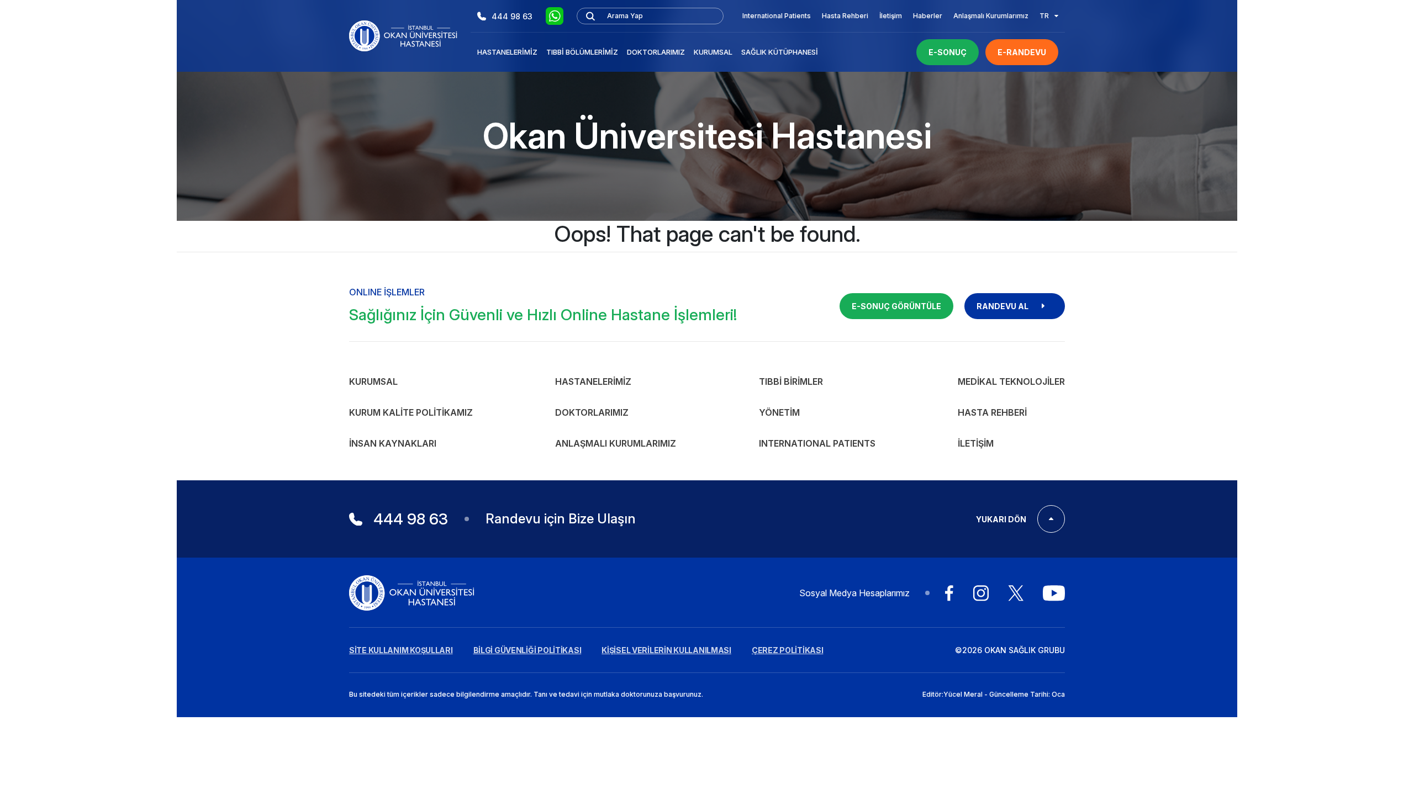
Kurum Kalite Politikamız (411, 412)
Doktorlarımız (656, 51)
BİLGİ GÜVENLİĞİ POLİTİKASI (527, 650)
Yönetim (779, 412)
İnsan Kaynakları (392, 443)
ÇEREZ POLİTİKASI (788, 650)
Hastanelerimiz (507, 51)
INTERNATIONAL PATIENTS (817, 443)
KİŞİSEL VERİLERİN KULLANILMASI (666, 650)
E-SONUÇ (947, 52)
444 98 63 (512, 16)
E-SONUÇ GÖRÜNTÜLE (896, 306)
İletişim (890, 16)
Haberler (927, 16)
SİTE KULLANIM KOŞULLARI (401, 650)
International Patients (776, 16)
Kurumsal (713, 51)
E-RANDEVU (1022, 52)
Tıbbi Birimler (791, 381)
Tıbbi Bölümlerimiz (582, 51)
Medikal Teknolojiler (1011, 381)
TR (1044, 16)
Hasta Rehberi (845, 16)
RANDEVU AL (1002, 306)
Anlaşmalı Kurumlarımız (990, 16)
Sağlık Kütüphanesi (779, 51)
